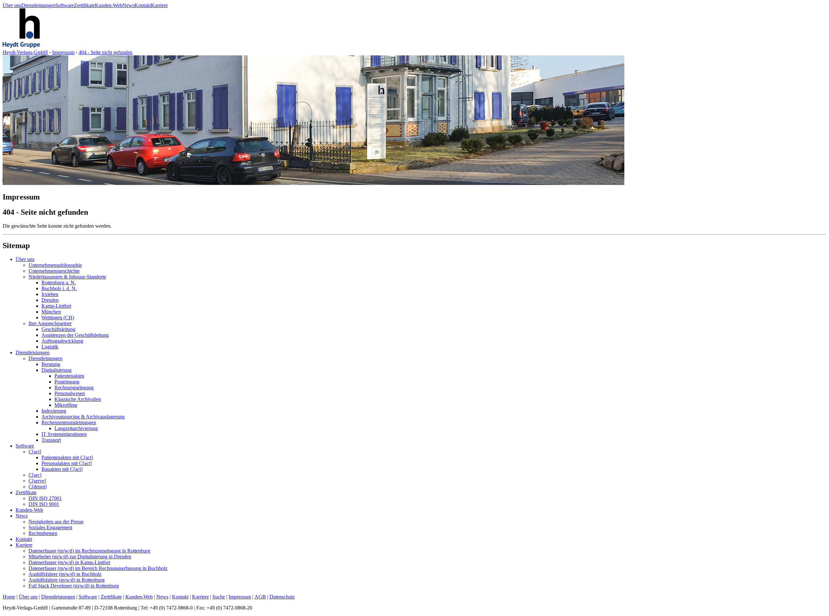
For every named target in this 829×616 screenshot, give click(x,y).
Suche (218, 596)
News (128, 5)
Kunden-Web (108, 5)
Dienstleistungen (38, 5)
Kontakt (142, 5)
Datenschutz (282, 596)
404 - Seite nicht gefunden (105, 52)
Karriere (159, 5)
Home (9, 596)
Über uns (12, 5)
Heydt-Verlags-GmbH (25, 52)
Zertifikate (84, 5)
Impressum (63, 52)
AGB (260, 596)
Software (64, 5)
